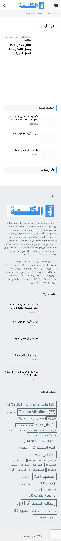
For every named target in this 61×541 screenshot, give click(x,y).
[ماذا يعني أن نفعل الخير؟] (49, 154)
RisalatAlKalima (37, 412)
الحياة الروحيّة (33, 435)
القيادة (52, 470)
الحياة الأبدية (49, 435)
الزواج (32, 460)
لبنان (15, 504)
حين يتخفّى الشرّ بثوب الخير (25, 133)
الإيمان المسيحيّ (25, 425)
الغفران (25, 465)
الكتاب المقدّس (36, 470)
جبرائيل (36, 489)
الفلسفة (13, 465)
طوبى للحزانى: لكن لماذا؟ (26, 355)
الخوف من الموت (47, 460)
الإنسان (22, 418)
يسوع (21, 511)
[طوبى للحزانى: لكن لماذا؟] (49, 359)
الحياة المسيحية (39, 441)
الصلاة (37, 465)
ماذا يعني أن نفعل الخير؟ (26, 150)
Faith (14, 404)
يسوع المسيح (45, 517)
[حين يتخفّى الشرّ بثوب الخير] (49, 137)
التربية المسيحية (48, 431)
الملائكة (25, 477)
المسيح (44, 476)
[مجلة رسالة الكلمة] (30, 5)
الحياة (9, 430)
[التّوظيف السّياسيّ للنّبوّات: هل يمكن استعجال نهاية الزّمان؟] (49, 121)
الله (12, 470)
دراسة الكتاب (41, 495)
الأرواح (52, 418)
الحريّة (21, 430)
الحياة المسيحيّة (43, 447)
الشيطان (51, 465)
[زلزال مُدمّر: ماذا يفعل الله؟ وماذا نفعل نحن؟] (45, 62)
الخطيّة (23, 448)
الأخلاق (11, 413)
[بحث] (4, 5)
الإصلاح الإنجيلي (37, 418)
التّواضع (32, 431)
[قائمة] (56, 5)
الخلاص (45, 454)
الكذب (22, 470)
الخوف (28, 455)
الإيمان (45, 424)
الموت (47, 484)
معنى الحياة (50, 511)
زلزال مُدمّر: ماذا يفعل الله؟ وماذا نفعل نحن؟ (20, 49)
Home (39, 14)
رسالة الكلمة (38, 503)
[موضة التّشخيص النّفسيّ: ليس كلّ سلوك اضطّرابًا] (49, 376)
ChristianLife (40, 404)
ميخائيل (36, 511)
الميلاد (32, 484)
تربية (21, 484)
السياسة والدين (17, 460)
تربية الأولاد (50, 489)
